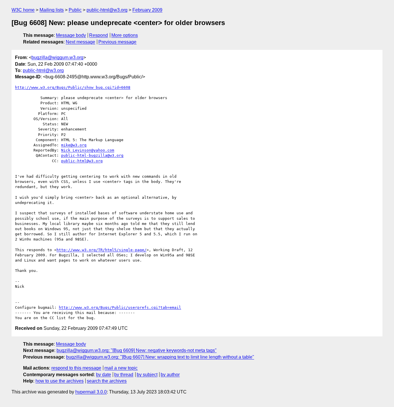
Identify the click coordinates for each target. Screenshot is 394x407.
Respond (98, 35)
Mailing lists (52, 9)
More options (124, 35)
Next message (80, 41)
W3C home (23, 9)
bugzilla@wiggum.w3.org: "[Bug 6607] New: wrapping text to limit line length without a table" (160, 357)
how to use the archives (59, 380)
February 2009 (147, 9)
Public (75, 9)
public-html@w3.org (107, 9)
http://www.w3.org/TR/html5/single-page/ (102, 250)
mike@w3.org (74, 145)
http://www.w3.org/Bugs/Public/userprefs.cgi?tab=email (120, 307)
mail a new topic (121, 368)
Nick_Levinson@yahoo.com (87, 150)
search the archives (107, 380)
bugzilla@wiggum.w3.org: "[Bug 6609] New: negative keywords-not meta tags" (137, 350)
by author (170, 374)
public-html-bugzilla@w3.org (92, 155)
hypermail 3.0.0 (91, 391)
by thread (123, 374)
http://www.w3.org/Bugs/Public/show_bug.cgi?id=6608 (72, 87)
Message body (71, 35)
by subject (147, 374)
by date (103, 374)
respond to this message (76, 368)
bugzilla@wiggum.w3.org (57, 57)
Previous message (117, 41)
